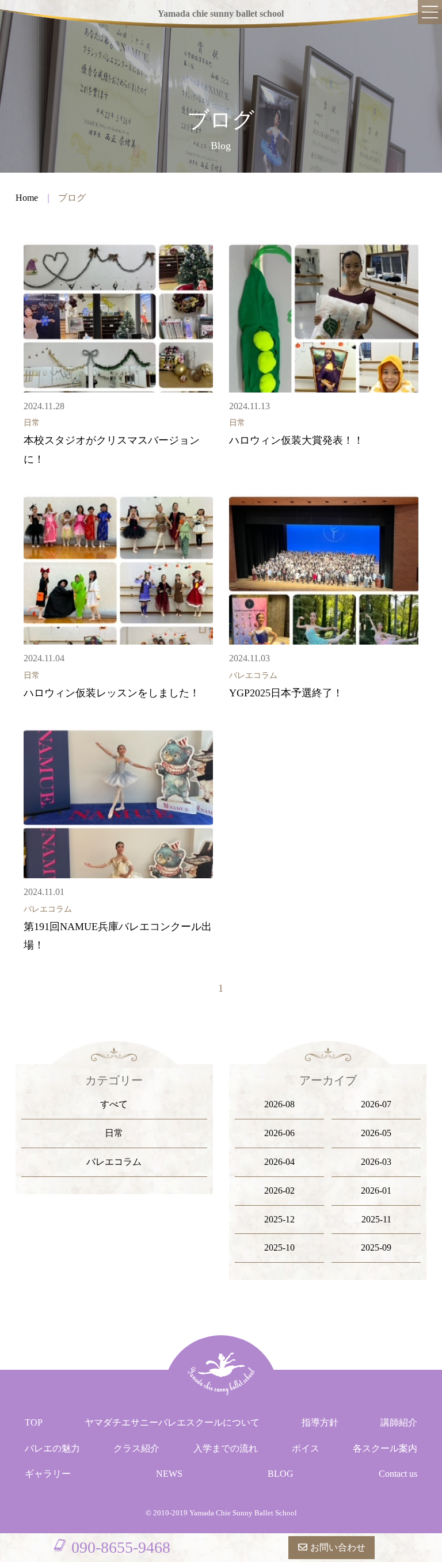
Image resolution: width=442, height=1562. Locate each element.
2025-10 (279, 1247)
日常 (114, 1133)
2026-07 (376, 1104)
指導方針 (320, 1422)
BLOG (281, 1474)
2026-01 (376, 1190)
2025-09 (376, 1247)
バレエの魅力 (52, 1448)
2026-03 (376, 1162)
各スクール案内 (385, 1448)
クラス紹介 (136, 1448)
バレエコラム (114, 1162)
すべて (114, 1104)
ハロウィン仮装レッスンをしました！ (112, 693)
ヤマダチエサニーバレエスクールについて (172, 1422)
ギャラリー (48, 1474)
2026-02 (279, 1190)
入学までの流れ (225, 1448)
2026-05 (376, 1133)
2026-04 (279, 1162)
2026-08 (279, 1104)
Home (27, 198)
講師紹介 (398, 1422)
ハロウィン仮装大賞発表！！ (296, 440)
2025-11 (376, 1219)
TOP (34, 1422)
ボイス (305, 1448)
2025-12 (279, 1219)
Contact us (398, 1474)
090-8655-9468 (120, 1547)
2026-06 (279, 1133)
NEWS (169, 1474)
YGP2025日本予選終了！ (286, 693)
